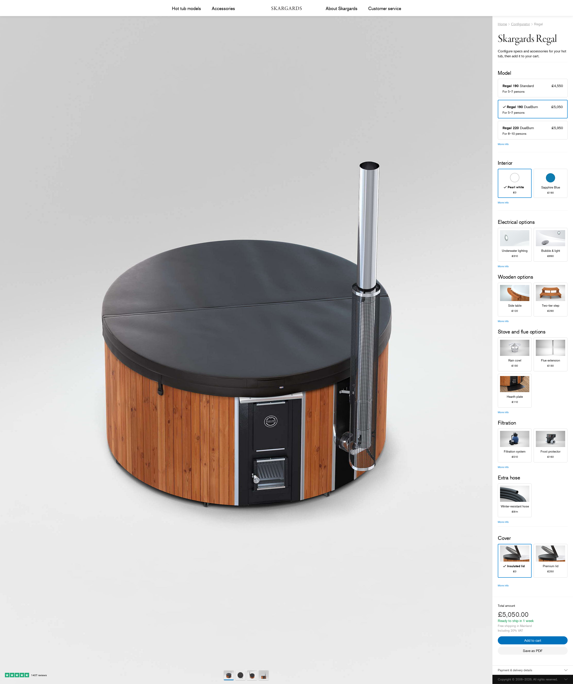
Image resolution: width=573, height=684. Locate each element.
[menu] (186, 8)
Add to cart (532, 640)
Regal (538, 24)
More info (503, 144)
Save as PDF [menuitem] (533, 650)
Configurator (520, 24)
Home (502, 24)
